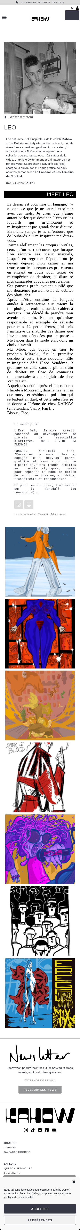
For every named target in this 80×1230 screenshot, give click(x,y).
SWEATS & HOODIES (17, 1152)
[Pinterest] (47, 1130)
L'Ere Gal (24, 430)
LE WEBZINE (12, 1173)
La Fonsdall (43, 172)
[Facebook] (40, 1130)
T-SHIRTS (10, 1147)
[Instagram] (18, 504)
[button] (74, 1182)
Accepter (40, 1209)
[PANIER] (72, 15)
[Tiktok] (32, 1130)
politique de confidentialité (18, 1197)
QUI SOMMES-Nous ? (18, 1168)
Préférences (40, 1220)
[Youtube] (54, 1130)
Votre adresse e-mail (40, 1080)
